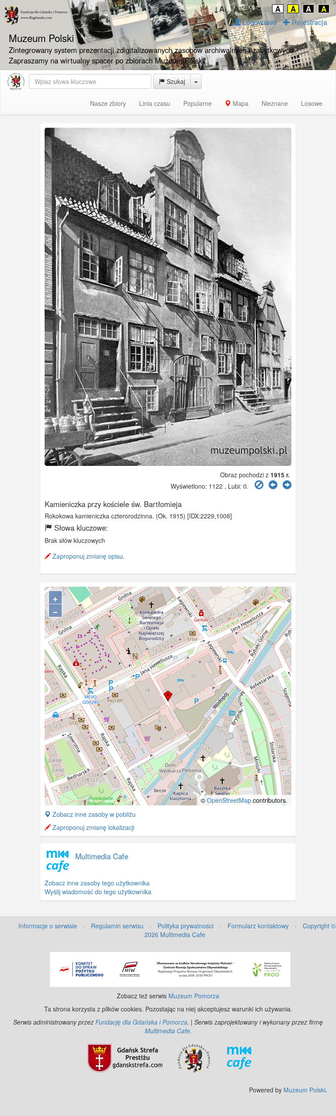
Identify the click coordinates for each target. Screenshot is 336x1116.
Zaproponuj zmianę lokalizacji (92, 827)
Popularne (197, 103)
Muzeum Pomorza (193, 995)
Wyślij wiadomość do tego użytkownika (98, 891)
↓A (219, 8)
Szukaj (175, 81)
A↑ (253, 8)
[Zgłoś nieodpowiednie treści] (259, 485)
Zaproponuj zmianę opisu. (88, 556)
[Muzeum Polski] (15, 81)
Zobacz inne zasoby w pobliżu (93, 814)
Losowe (311, 103)
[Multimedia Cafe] (239, 1057)
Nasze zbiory (108, 103)
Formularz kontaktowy (258, 925)
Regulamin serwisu (117, 925)
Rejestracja (308, 22)
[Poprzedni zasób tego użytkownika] (273, 485)
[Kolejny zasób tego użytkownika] (287, 485)
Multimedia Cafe (101, 856)
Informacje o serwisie (47, 925)
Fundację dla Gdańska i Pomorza (141, 1022)
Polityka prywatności (186, 925)
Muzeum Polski (305, 1089)
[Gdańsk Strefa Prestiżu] (125, 1057)
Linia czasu (154, 103)
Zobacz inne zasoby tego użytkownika (97, 882)
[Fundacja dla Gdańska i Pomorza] (193, 1057)
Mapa (239, 103)
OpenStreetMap (229, 800)
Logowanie (259, 22)
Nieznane (275, 103)
